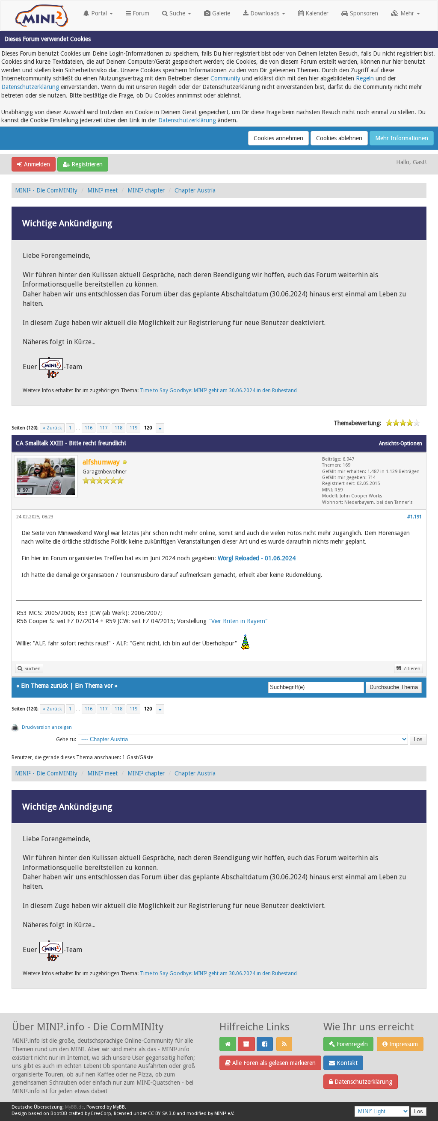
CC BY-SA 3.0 (161, 1113)
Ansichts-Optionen (400, 444)
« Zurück (52, 428)
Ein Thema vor (94, 685)
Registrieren (86, 164)
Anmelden (36, 164)
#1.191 (414, 517)
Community (225, 78)
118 (118, 428)
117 (103, 428)
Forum (140, 13)
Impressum (403, 1044)
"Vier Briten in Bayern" (238, 621)
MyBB (119, 1107)
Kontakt (346, 1062)
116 (88, 428)
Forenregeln (351, 1044)
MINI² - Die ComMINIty (46, 190)
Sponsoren (363, 13)
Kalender (316, 13)
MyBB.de (74, 1107)
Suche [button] (177, 13)
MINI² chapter (146, 190)
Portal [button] (99, 13)
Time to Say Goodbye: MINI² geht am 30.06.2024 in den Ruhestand (218, 390)
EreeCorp (101, 1113)
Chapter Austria (195, 190)
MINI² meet (102, 190)
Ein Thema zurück (44, 685)
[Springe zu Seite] (160, 427)
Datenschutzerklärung (30, 86)
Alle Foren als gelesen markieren (273, 1062)
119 (133, 428)
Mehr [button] (407, 13)
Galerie (220, 13)
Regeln (365, 78)
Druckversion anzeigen (47, 727)
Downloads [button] (265, 13)
